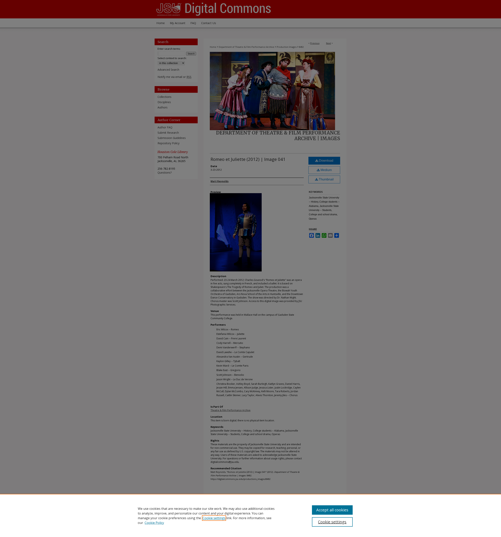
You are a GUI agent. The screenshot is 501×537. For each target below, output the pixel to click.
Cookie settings (214, 518)
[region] (250, 515)
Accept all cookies (332, 510)
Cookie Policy (154, 523)
